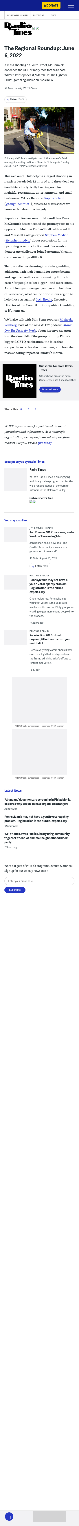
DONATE (52, 5)
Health (49, 528)
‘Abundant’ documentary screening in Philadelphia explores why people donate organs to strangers (37, 801)
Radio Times (38, 470)
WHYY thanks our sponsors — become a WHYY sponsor (39, 725)
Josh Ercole (44, 299)
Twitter (28, 408)
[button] (9, 1516)
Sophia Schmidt (55, 198)
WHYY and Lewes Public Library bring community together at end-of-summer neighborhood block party (37, 838)
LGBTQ (53, 15)
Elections (38, 15)
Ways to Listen (50, 389)
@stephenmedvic (17, 240)
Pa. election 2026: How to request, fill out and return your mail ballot (50, 639)
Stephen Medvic (56, 235)
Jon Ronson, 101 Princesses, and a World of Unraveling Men (52, 534)
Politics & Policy (39, 575)
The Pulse (37, 528)
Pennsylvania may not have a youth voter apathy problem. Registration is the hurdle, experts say (49, 586)
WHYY (14, 6)
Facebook (21, 408)
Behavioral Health (17, 15)
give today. (45, 443)
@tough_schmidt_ (18, 204)
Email (35, 408)
